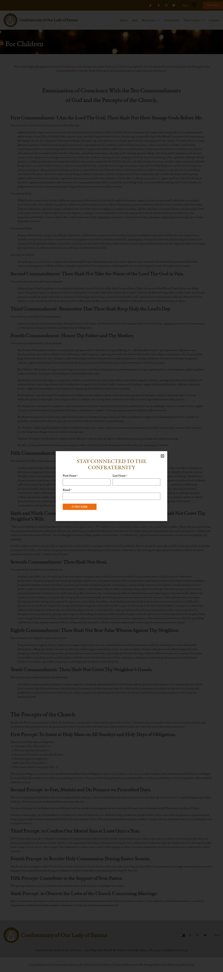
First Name (70, 475)
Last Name (120, 475)
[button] (162, 456)
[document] (111, 486)
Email (67, 490)
